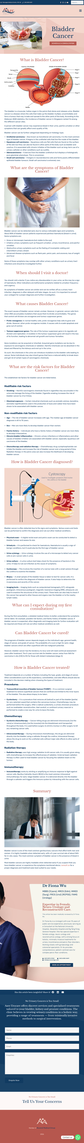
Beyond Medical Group (46, 1128)
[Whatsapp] (78, 1137)
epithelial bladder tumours (17, 160)
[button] (52, 992)
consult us (65, 865)
